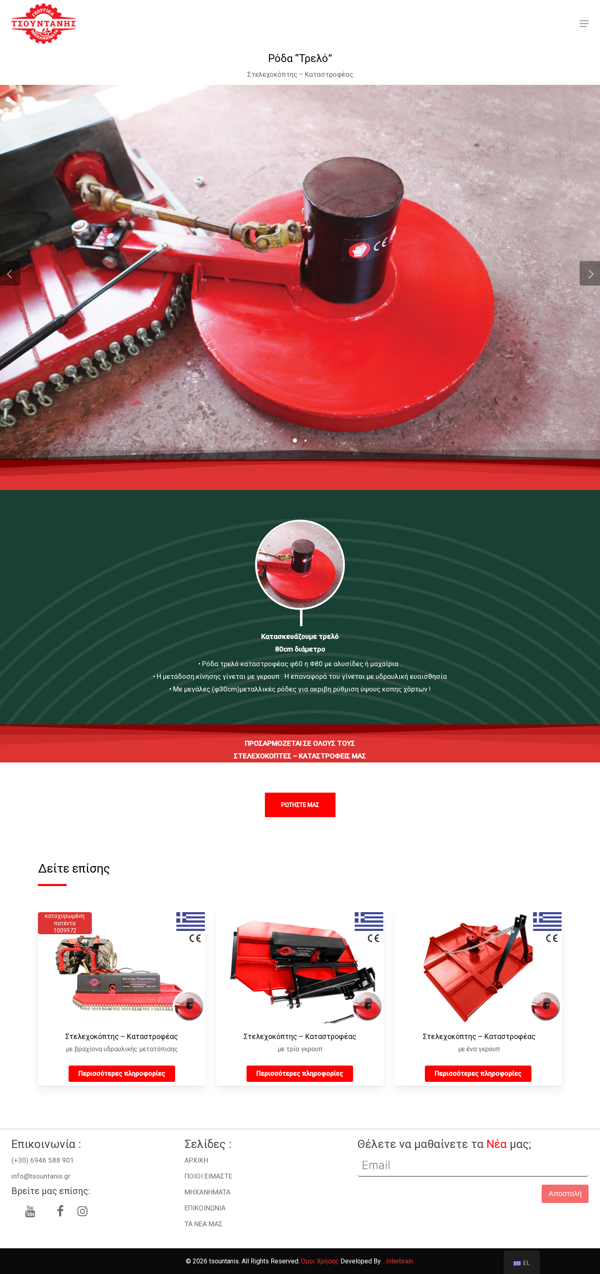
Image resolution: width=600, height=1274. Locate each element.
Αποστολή (565, 1194)
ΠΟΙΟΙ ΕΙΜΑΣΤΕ (208, 1176)
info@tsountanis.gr (41, 1176)
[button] (584, 24)
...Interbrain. (398, 1261)
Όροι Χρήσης (320, 1261)
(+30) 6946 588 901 (42, 1160)
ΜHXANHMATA (207, 1192)
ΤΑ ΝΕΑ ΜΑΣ (203, 1224)
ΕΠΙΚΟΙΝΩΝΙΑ (205, 1208)
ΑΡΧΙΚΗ (196, 1160)
